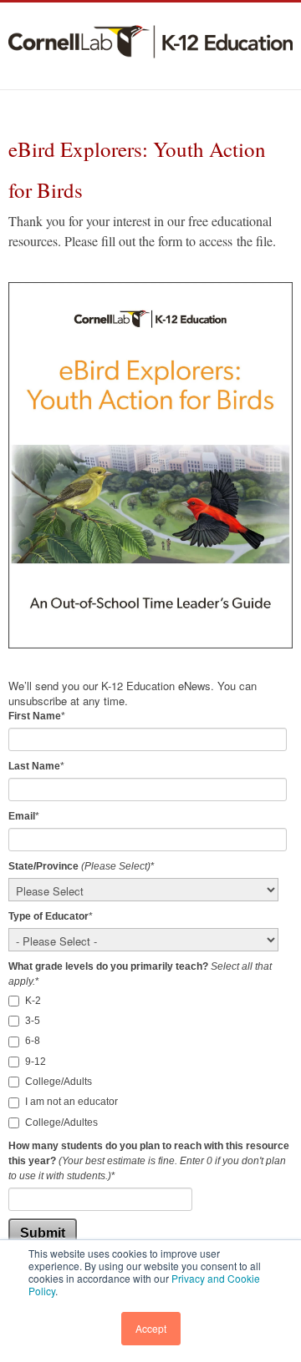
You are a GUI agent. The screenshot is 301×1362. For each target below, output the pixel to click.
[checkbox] (150, 1062)
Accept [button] (150, 1328)
